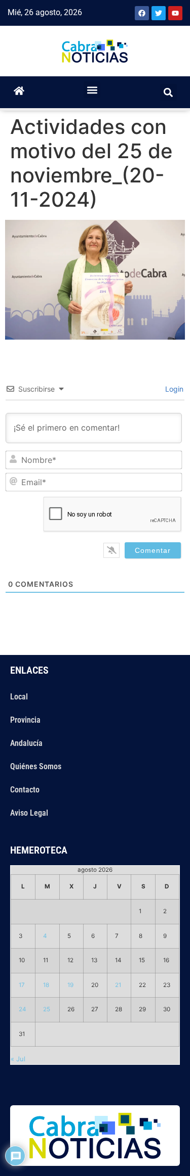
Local (19, 696)
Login (173, 389)
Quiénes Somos (35, 766)
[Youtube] (175, 13)
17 (22, 985)
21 (118, 985)
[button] (92, 89)
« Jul (18, 1059)
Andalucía (26, 743)
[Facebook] (142, 13)
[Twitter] (158, 13)
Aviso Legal (29, 813)
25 (46, 1009)
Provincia (25, 720)
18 (46, 985)
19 (70, 985)
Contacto (25, 789)
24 (22, 1009)
